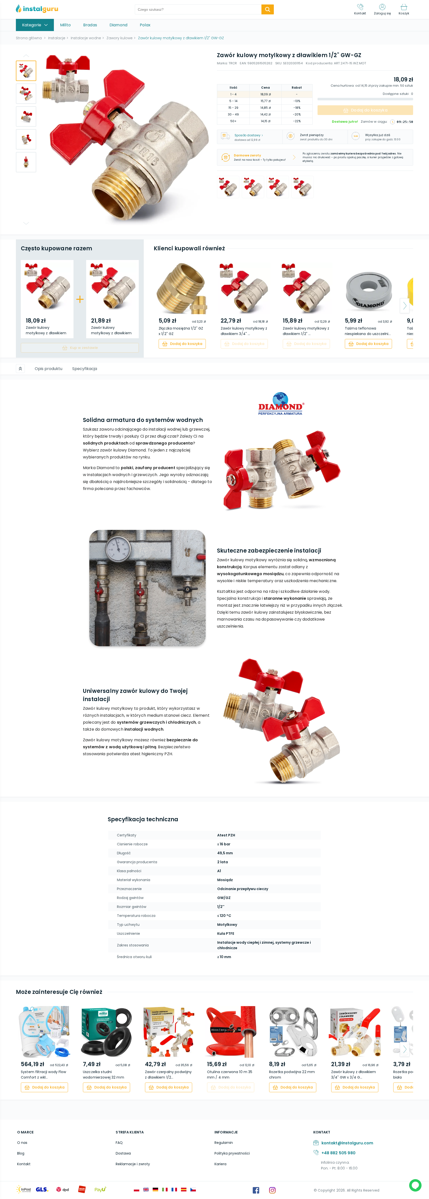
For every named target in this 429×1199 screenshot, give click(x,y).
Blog (20, 1153)
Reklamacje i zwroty (133, 1164)
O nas (22, 1142)
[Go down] (26, 223)
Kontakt (24, 1164)
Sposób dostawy (247, 135)
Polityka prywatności (232, 1153)
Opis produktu (48, 369)
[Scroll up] (20, 368)
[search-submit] (267, 9)
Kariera (220, 1164)
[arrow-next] (404, 305)
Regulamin (223, 1142)
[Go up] (26, 55)
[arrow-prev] (162, 305)
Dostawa (123, 1153)
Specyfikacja (84, 369)
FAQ (119, 1142)
